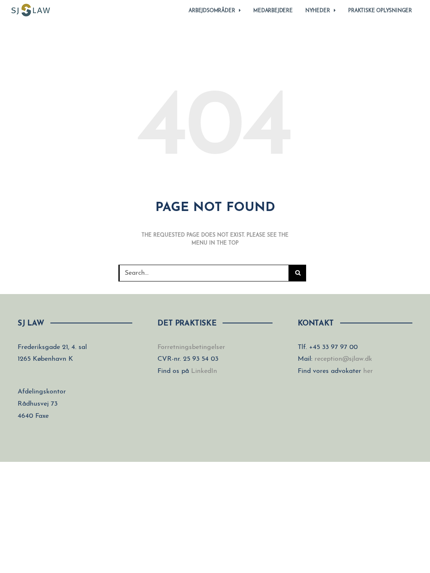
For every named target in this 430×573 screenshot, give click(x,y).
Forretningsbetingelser (191, 347)
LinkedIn (204, 371)
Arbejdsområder (212, 10)
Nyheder (317, 10)
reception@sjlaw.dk (343, 359)
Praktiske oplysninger (380, 10)
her (368, 371)
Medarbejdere (273, 10)
